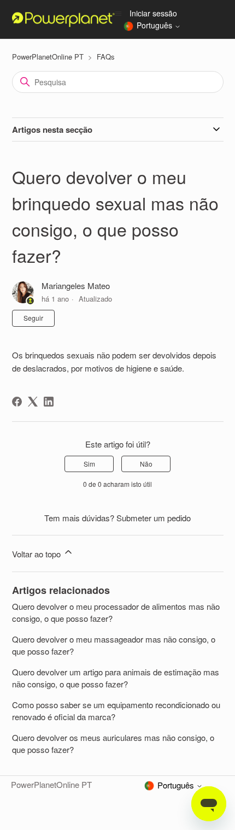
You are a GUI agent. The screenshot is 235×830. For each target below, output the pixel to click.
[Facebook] (17, 402)
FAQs (106, 56)
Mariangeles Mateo (76, 285)
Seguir (33, 317)
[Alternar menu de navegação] (118, 13)
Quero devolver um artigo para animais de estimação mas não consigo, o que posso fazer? (115, 678)
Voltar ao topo (37, 554)
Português (155, 26)
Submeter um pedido (153, 517)
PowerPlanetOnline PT (48, 56)
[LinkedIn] (49, 402)
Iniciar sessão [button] (153, 13)
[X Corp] (33, 402)
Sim (89, 463)
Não (146, 463)
